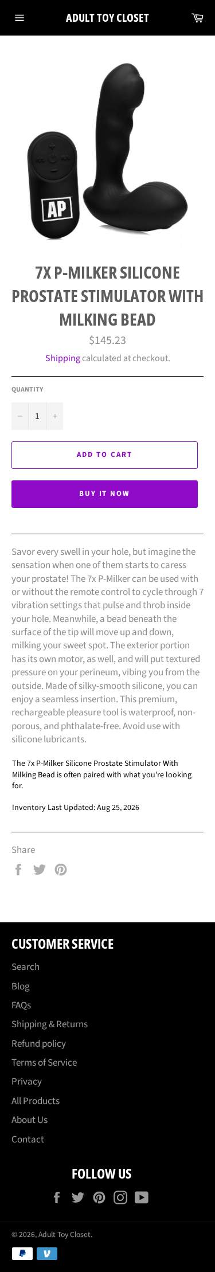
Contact (27, 1139)
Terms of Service (44, 1063)
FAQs (21, 1005)
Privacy (26, 1082)
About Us (29, 1120)
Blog (20, 986)
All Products (35, 1101)
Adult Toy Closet (107, 17)
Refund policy (38, 1044)
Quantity (27, 389)
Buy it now (105, 493)
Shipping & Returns (49, 1024)
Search (25, 967)
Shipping (62, 358)
